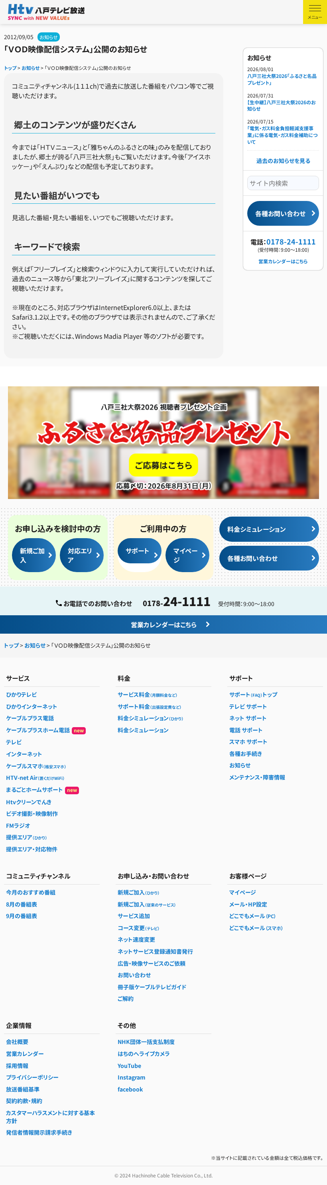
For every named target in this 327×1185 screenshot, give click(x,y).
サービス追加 (134, 916)
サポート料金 (149, 706)
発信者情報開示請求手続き (39, 1132)
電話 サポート (246, 730)
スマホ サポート (248, 742)
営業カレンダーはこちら (283, 261)
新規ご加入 (32, 555)
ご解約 (126, 998)
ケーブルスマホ (36, 766)
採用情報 (17, 1066)
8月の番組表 (21, 904)
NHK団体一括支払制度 (146, 1042)
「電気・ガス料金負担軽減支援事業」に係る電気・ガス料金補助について (282, 135)
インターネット (24, 754)
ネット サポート (248, 718)
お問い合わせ (134, 975)
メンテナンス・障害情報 (257, 777)
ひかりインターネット (31, 706)
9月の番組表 (21, 916)
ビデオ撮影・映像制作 (32, 813)
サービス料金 (147, 694)
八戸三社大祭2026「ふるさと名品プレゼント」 (282, 79)
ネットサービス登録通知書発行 (155, 951)
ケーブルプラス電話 (30, 718)
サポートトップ (253, 694)
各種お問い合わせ (280, 213)
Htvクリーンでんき (28, 802)
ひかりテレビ (21, 694)
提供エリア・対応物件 (31, 849)
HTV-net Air (35, 777)
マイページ (185, 555)
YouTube (129, 1066)
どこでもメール (252, 916)
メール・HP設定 (248, 904)
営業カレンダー (25, 1054)
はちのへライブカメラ (144, 1054)
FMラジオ (18, 825)
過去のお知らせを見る (283, 161)
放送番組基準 (22, 1089)
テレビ (14, 742)
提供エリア (26, 837)
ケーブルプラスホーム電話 (45, 730)
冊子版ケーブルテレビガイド (152, 987)
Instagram (132, 1077)
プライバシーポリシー (32, 1077)
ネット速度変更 (136, 939)
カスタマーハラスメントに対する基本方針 (50, 1117)
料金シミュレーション (256, 529)
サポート (137, 550)
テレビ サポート (248, 706)
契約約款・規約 (24, 1101)
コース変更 (139, 928)
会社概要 (17, 1042)
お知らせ (48, 37)
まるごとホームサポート (41, 789)
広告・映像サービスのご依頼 (151, 963)
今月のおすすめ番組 (30, 892)
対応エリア (80, 555)
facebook (130, 1089)
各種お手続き (245, 754)
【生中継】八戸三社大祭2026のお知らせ (146, 375)
